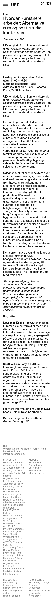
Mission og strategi (39, 582)
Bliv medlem (35, 462)
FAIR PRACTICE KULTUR (11, 511)
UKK (15, 4)
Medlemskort (35, 470)
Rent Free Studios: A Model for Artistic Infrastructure (14, 571)
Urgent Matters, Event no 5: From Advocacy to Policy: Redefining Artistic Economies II (13, 555)
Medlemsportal (37, 473)
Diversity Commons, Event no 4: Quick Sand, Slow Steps (13, 531)
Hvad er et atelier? (13, 595)
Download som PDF (14, 39)
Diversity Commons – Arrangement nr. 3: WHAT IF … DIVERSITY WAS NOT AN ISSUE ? (14, 520)
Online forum (35, 465)
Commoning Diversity (14, 547)
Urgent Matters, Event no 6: (11, 564)
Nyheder (33, 585)
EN (49, 3)
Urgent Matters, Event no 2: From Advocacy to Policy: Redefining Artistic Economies (13, 483)
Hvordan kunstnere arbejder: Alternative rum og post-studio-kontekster (14, 503)
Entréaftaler (35, 467)
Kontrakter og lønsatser (10, 583)
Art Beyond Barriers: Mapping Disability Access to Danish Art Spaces (14, 471)
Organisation (35, 593)
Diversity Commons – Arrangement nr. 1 (14, 463)
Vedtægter (34, 587)
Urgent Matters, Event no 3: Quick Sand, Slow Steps (12, 494)
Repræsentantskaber (40, 590)
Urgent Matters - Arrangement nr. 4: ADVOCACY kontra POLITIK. (13, 540)
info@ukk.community (30, 287)
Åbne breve (35, 595)
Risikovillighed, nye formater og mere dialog (13, 590)
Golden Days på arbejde (26, 411)
